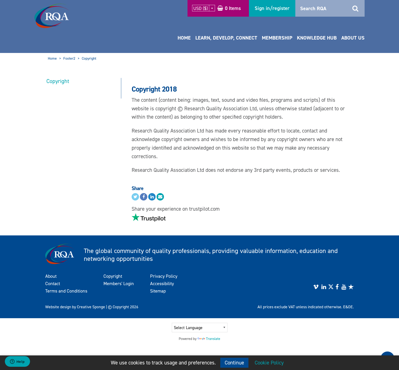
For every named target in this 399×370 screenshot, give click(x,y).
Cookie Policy (269, 362)
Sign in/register (272, 8)
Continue (234, 362)
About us (353, 37)
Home (184, 37)
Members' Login (118, 284)
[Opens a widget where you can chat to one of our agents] (17, 362)
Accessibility (162, 284)
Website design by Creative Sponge (75, 307)
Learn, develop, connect (226, 37)
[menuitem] (184, 42)
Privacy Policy (163, 276)
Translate (213, 338)
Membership (277, 37)
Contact (52, 284)
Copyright (89, 58)
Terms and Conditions (66, 291)
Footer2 (69, 58)
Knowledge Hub (317, 37)
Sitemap (158, 291)
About (51, 276)
